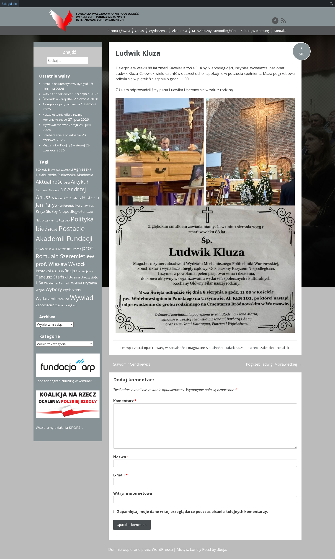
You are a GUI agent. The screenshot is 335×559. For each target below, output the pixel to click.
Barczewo (42, 190)
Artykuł (79, 181)
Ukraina (74, 277)
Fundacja (75, 198)
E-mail (120, 475)
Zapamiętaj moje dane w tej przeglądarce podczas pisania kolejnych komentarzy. (192, 511)
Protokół (43, 270)
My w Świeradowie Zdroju (60, 125)
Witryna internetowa (132, 493)
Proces (76, 249)
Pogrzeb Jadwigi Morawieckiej (274, 364)
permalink (282, 348)
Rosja (69, 270)
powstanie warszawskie (53, 249)
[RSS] (283, 20)
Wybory (54, 289)
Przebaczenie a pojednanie (62, 135)
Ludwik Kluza (138, 53)
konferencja (66, 205)
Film (66, 198)
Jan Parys (46, 204)
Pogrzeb (251, 348)
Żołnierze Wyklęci (66, 305)
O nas (139, 30)
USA (39, 283)
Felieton (57, 198)
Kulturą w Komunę (254, 30)
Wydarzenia (158, 30)
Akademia (179, 30)
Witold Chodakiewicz (57, 94)
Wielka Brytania (84, 283)
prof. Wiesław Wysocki (61, 264)
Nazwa (121, 456)
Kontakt (280, 30)
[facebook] (275, 20)
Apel (67, 182)
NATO (89, 211)
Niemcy (53, 220)
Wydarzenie (46, 298)
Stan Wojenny (84, 271)
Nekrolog (42, 220)
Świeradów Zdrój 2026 (58, 99)
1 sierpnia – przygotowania (61, 104)
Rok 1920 (58, 271)
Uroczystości (89, 277)
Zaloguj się (9, 3)
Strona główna (119, 30)
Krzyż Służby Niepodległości (214, 30)
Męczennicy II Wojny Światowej (64, 145)
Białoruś (54, 190)
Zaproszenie (45, 305)
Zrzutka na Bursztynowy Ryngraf (65, 84)
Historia (90, 198)
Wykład (63, 299)
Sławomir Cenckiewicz (129, 364)
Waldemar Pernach (57, 283)
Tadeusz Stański (52, 277)
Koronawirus (84, 205)
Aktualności (177, 348)
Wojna (40, 290)
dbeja (221, 549)
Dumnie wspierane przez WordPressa (140, 549)
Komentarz (125, 400)
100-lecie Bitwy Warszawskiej (54, 170)
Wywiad (81, 297)
